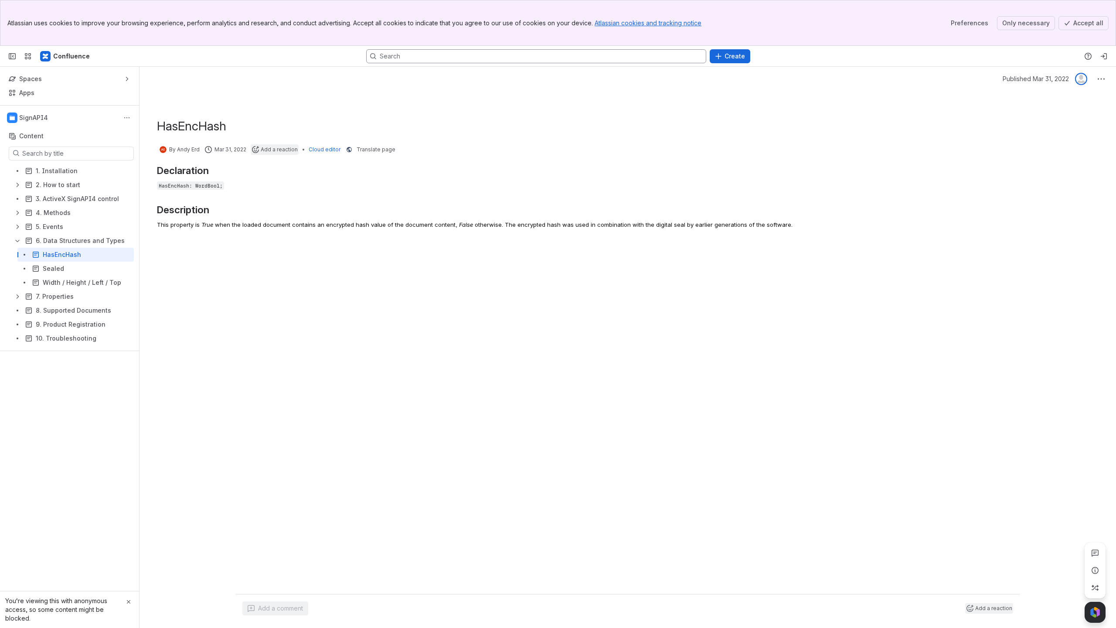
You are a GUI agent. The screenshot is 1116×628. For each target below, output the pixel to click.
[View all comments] (1095, 553)
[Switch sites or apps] (28, 56)
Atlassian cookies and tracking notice (648, 23)
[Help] (1088, 56)
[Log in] (1104, 56)
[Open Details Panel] (1095, 570)
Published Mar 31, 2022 (1036, 78)
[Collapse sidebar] (12, 56)
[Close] (128, 602)
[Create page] (1095, 588)
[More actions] (127, 118)
